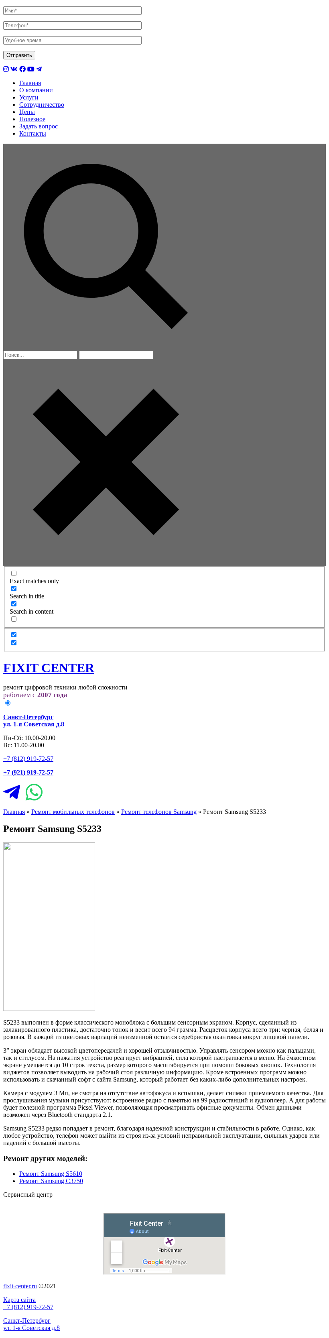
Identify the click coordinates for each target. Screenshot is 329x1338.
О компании (36, 90)
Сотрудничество (41, 104)
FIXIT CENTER (48, 668)
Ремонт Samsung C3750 (51, 1180)
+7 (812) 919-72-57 (28, 758)
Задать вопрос (38, 126)
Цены (27, 111)
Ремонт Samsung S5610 (50, 1173)
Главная (30, 82)
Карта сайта (19, 1299)
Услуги (29, 97)
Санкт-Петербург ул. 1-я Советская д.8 (31, 1324)
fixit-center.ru (20, 1286)
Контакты (32, 133)
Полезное (32, 119)
